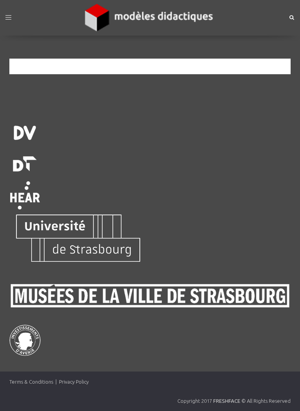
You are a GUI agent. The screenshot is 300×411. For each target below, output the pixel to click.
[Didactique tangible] (150, 164)
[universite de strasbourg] (150, 238)
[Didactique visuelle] (150, 132)
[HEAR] (150, 195)
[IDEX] (150, 340)
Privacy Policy (74, 381)
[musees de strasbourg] (150, 296)
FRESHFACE (226, 401)
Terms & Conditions (31, 381)
